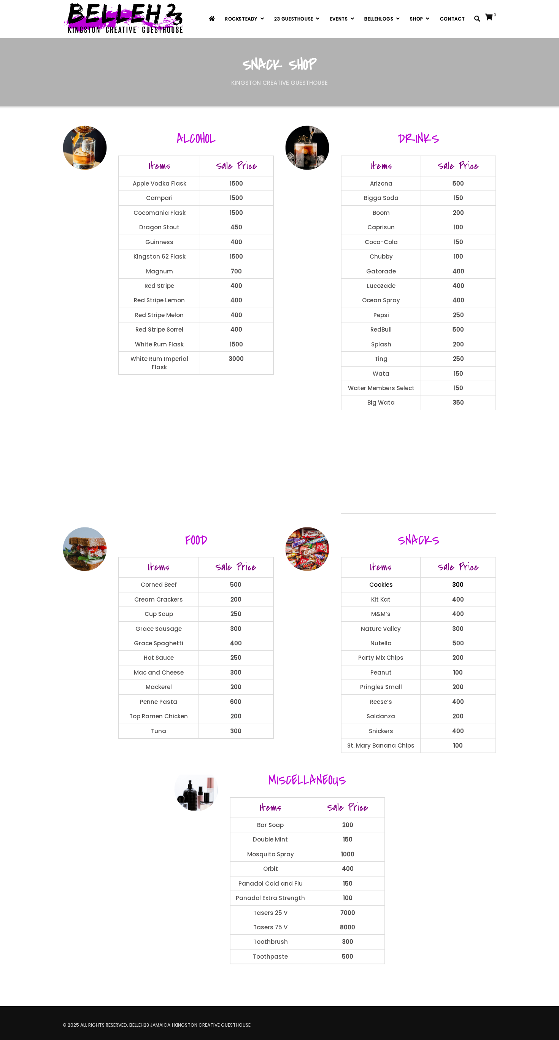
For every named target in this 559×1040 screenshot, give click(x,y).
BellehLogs (378, 19)
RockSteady (241, 19)
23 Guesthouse (293, 19)
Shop (416, 19)
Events (339, 19)
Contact (452, 19)
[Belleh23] (125, 19)
